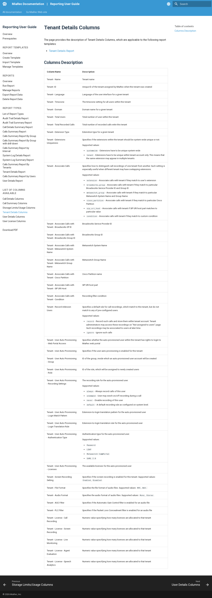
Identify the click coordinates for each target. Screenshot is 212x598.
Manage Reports (11, 90)
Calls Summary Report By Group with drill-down (19, 142)
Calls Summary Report (14, 131)
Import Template (11, 62)
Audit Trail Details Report (15, 118)
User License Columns (14, 221)
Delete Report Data (13, 99)
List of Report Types (13, 114)
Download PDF (10, 230)
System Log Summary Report (18, 160)
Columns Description (185, 30)
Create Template (11, 57)
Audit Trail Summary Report (17, 122)
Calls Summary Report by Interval (16, 149)
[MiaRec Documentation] (4, 4)
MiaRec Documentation (28, 4)
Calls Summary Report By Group (19, 136)
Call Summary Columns (15, 203)
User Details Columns (14, 216)
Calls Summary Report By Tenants (16, 166)
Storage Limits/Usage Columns (19, 207)
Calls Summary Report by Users (19, 176)
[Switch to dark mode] (168, 4)
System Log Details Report (16, 155)
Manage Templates (13, 66)
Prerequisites (10, 38)
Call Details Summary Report (18, 127)
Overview (7, 34)
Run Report (8, 85)
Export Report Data (13, 94)
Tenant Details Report (14, 172)
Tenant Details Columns (15, 212)
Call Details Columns (13, 199)
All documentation (12, 12)
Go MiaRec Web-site (36, 12)
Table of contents (184, 26)
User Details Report (13, 180)
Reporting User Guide (65, 4)
